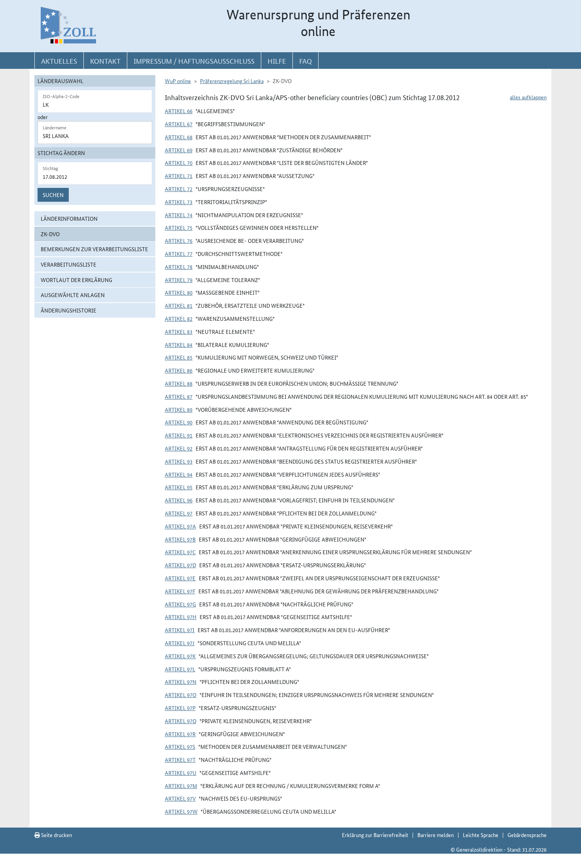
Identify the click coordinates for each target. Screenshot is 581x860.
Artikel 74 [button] (178, 215)
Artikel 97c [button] (180, 552)
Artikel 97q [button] (180, 721)
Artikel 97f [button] (180, 591)
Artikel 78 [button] (178, 267)
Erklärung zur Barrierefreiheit (375, 835)
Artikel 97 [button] (178, 513)
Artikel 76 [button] (178, 240)
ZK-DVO (50, 234)
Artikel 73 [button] (178, 202)
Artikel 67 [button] (178, 124)
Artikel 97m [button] (181, 786)
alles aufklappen (528, 97)
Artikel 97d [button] (180, 565)
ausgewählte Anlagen (73, 295)
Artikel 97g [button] (180, 604)
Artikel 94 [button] (178, 474)
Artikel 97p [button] (180, 708)
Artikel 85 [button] (178, 357)
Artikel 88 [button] (178, 383)
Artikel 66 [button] (178, 111)
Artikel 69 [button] (178, 150)
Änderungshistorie (68, 310)
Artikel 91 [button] (178, 435)
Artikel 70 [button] (178, 163)
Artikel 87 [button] (178, 396)
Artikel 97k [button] (180, 656)
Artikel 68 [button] (178, 137)
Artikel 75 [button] (178, 227)
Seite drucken (56, 835)
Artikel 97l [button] (180, 669)
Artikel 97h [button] (180, 617)
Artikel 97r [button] (180, 734)
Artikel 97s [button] (180, 746)
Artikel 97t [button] (180, 759)
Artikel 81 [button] (178, 305)
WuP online (178, 81)
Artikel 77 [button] (178, 254)
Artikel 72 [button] (178, 189)
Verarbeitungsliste (68, 264)
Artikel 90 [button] (178, 422)
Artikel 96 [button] (178, 500)
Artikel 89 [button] (178, 409)
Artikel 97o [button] (180, 695)
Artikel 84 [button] (178, 345)
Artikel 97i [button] (179, 630)
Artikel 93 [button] (178, 461)
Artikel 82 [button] (178, 318)
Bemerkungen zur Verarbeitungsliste (94, 249)
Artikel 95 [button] (178, 487)
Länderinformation (69, 218)
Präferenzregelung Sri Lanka (232, 81)
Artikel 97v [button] (180, 798)
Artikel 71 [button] (178, 176)
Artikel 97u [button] (180, 773)
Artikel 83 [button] (178, 331)
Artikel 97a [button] (180, 526)
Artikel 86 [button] (178, 370)
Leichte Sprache (480, 835)
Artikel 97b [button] (180, 539)
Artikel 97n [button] (180, 682)
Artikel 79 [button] (178, 280)
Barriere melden (435, 835)
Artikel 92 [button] (178, 448)
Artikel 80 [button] (178, 292)
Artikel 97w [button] (181, 811)
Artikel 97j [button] (179, 643)
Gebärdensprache (527, 835)
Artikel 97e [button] (180, 578)
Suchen (53, 195)
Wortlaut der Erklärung (76, 280)
